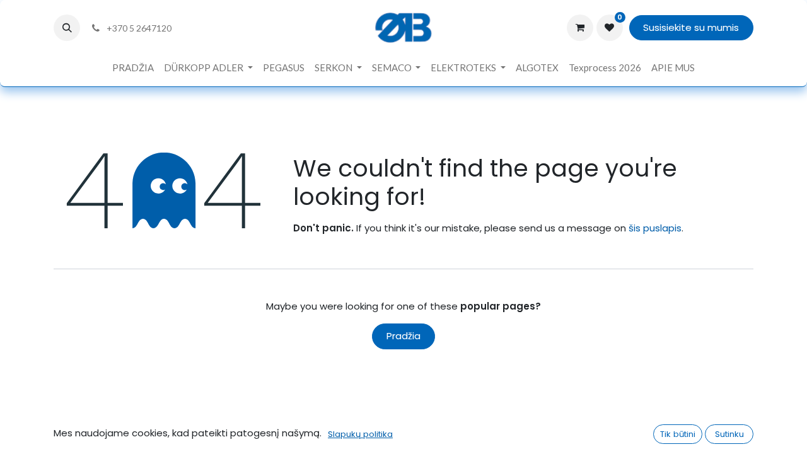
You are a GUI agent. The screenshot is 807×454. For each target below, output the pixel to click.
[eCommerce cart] (580, 28)
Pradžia (403, 335)
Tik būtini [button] (677, 434)
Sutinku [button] (729, 434)
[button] (67, 28)
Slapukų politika (360, 434)
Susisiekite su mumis (691, 27)
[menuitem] (133, 67)
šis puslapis (655, 228)
